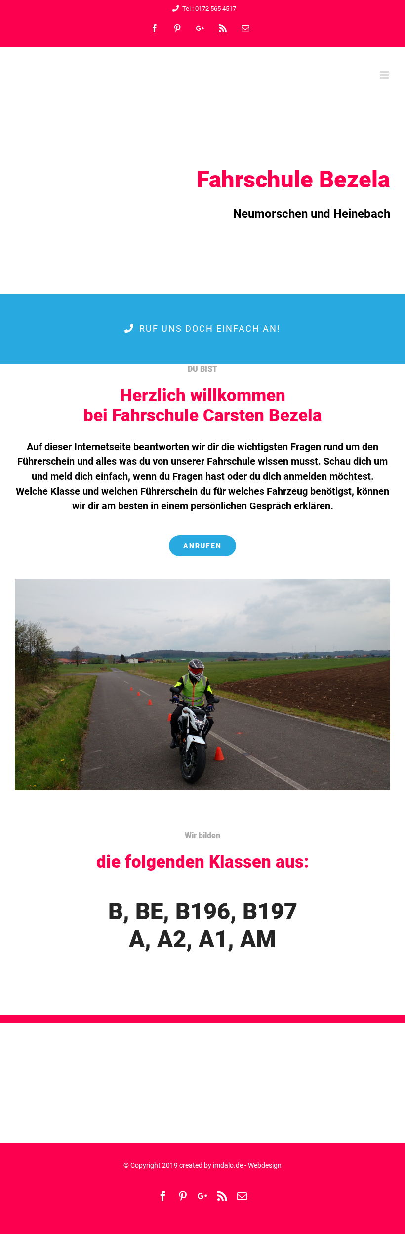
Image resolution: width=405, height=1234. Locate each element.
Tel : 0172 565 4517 (209, 8)
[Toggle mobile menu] (385, 75)
